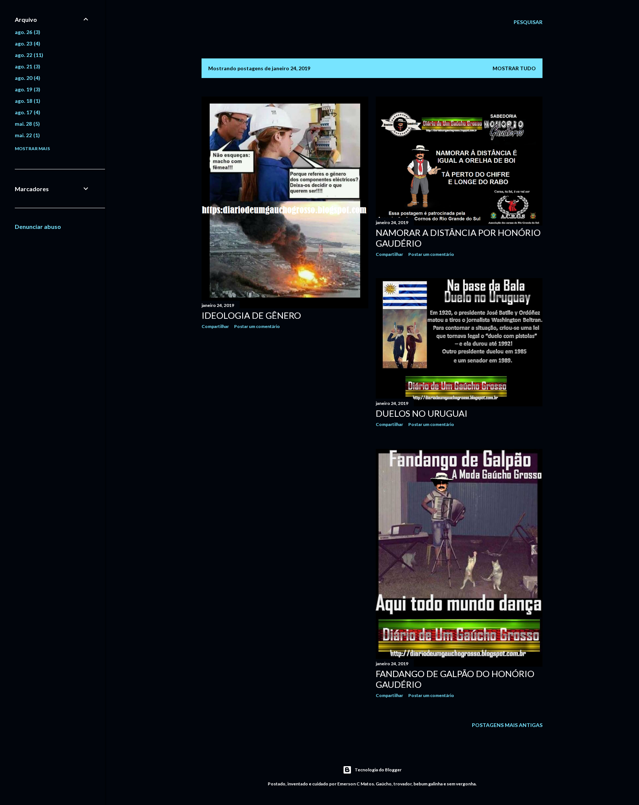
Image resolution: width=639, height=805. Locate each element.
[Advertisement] (285, 399)
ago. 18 (26, 101)
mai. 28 (26, 124)
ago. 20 (26, 78)
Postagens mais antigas (507, 725)
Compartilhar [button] (215, 326)
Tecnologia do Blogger (378, 769)
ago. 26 (26, 32)
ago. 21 (26, 66)
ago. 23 (26, 43)
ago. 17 (26, 112)
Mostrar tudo (514, 68)
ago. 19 (26, 89)
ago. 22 (28, 55)
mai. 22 (26, 135)
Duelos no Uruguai (421, 413)
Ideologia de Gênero (251, 315)
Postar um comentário (257, 326)
